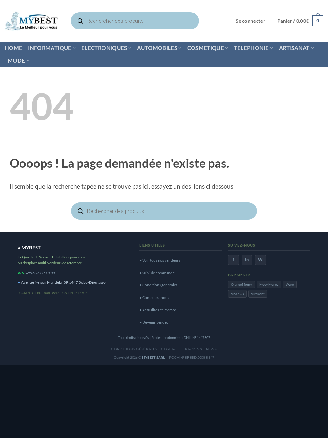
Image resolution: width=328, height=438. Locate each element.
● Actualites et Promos (157, 309)
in (247, 259)
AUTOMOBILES (157, 48)
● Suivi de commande (157, 272)
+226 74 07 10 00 (40, 273)
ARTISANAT (294, 48)
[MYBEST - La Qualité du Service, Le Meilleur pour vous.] (31, 20)
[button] (250, 21)
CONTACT (170, 349)
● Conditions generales (158, 284)
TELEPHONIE (251, 48)
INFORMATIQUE (49, 48)
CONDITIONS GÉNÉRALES (134, 349)
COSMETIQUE (205, 48)
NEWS (211, 349)
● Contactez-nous (154, 297)
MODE (16, 60)
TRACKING (192, 349)
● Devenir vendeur (154, 322)
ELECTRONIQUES (104, 48)
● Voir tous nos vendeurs (159, 260)
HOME (13, 48)
